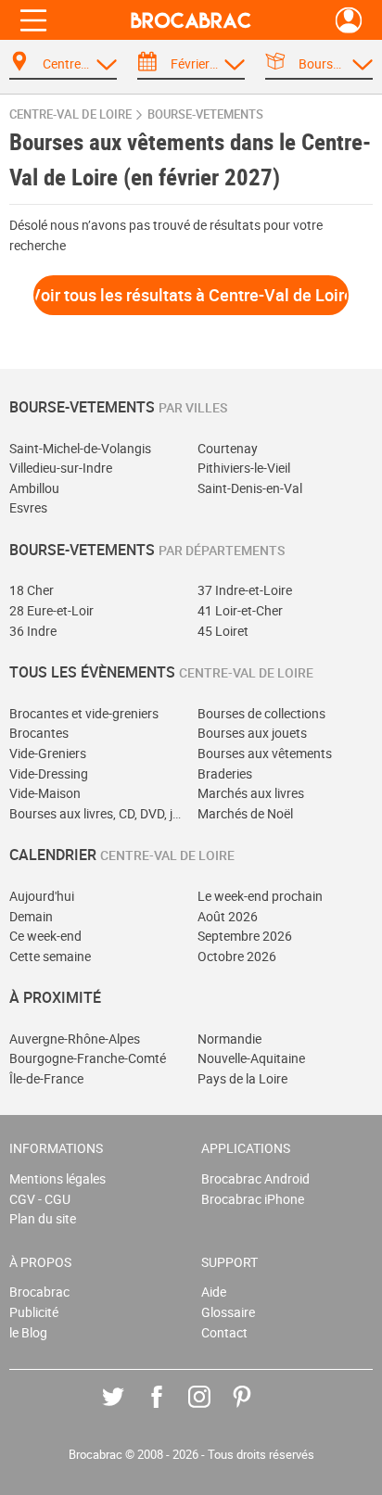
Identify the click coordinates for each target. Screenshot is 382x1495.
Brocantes (39, 732)
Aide (213, 1291)
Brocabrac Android (255, 1178)
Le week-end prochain (260, 896)
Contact (224, 1332)
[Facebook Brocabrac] (170, 1410)
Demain (31, 916)
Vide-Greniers (47, 753)
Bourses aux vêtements (264, 753)
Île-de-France (46, 1078)
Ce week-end (45, 935)
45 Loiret (222, 631)
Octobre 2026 (236, 956)
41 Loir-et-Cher (240, 610)
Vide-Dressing (48, 773)
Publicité (33, 1312)
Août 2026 (227, 916)
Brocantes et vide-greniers (84, 713)
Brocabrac (39, 1291)
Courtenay (227, 448)
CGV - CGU (39, 1199)
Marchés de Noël (245, 813)
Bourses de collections (261, 713)
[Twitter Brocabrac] (126, 1410)
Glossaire (228, 1312)
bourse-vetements (205, 114)
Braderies (224, 773)
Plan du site (42, 1218)
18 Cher (31, 590)
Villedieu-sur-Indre (60, 467)
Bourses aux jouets (252, 732)
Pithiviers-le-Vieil (243, 467)
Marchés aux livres (250, 793)
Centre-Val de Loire (70, 114)
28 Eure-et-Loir (51, 610)
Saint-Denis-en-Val (249, 488)
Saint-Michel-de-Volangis (80, 448)
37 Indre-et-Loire (244, 590)
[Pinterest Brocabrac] (255, 1410)
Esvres (28, 507)
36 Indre (33, 631)
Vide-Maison (45, 793)
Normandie (229, 1038)
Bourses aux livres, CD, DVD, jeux (97, 813)
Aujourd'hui (41, 896)
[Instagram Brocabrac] (212, 1410)
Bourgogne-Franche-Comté (87, 1058)
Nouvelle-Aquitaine (251, 1058)
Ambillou (34, 488)
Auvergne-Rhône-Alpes (74, 1038)
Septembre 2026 (244, 935)
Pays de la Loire (242, 1078)
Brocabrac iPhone (252, 1199)
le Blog (28, 1332)
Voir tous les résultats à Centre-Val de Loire (191, 295)
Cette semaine (50, 956)
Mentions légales (57, 1178)
